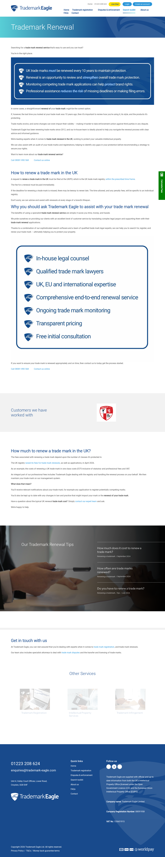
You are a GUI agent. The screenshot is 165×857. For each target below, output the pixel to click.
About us (145, 10)
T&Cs (28, 851)
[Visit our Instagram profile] (119, 766)
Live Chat (115, 4)
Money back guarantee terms (46, 851)
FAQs (66, 13)
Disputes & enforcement (109, 10)
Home (90, 4)
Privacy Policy (17, 851)
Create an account (142, 4)
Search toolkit (129, 10)
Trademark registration (82, 10)
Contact (75, 13)
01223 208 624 (100, 4)
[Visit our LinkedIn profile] (108, 766)
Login (127, 4)
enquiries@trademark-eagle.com (33, 770)
